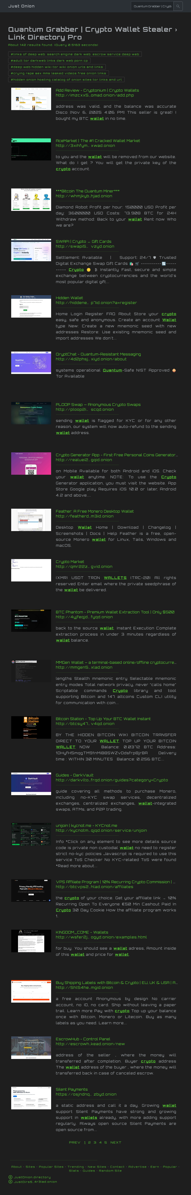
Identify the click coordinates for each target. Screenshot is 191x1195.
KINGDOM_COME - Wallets (82, 932)
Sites (30, 1166)
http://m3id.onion (119, 516)
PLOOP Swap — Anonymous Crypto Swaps (98, 405)
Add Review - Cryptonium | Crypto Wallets (97, 90)
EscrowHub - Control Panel (83, 1039)
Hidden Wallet (69, 298)
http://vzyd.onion (119, 246)
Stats (74, 1170)
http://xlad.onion (119, 667)
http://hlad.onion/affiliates (119, 887)
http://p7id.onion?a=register (119, 303)
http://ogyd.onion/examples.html (119, 937)
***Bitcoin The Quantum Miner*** (88, 191)
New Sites (97, 1166)
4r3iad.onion (35, 1181)
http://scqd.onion (119, 409)
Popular (170, 1166)
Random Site (110, 1170)
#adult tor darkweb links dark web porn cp (49, 60)
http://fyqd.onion (119, 617)
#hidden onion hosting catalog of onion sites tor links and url (66, 79)
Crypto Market (70, 562)
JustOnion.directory (32, 1177)
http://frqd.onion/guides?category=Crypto (119, 780)
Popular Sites (51, 1166)
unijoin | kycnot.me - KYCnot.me (86, 825)
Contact (117, 1166)
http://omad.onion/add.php (119, 95)
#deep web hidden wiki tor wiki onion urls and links (57, 66)
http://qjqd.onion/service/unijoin (119, 830)
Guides (89, 1170)
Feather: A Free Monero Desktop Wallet (95, 511)
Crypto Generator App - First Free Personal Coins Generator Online (122, 455)
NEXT (116, 1142)
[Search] (178, 6)
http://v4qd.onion (119, 724)
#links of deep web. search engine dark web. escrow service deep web (75, 54)
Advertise (138, 1166)
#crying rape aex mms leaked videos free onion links (58, 73)
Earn (155, 1166)
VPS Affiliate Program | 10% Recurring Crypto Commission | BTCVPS (123, 882)
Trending (76, 1166)
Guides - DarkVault (75, 775)
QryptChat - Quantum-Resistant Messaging (98, 354)
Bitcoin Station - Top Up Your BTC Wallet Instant (103, 719)
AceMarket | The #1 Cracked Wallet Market (98, 141)
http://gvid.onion (119, 566)
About (16, 1166)
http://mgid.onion (119, 987)
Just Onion (21, 6)
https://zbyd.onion (119, 1094)
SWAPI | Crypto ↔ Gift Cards (84, 241)
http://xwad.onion (119, 145)
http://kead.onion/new (119, 1044)
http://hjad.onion (119, 196)
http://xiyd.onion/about (119, 359)
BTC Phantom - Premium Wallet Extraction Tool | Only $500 (115, 612)
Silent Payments (72, 1089)
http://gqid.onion (119, 460)
